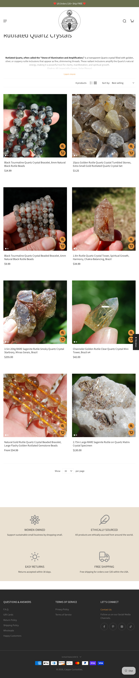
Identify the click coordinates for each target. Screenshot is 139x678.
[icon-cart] (132, 20)
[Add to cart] (62, 153)
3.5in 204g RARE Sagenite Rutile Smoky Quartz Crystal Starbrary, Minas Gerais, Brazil (34, 350)
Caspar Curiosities (73, 669)
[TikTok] (130, 626)
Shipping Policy (11, 625)
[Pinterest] (113, 626)
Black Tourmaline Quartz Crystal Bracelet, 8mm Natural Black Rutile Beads (35, 164)
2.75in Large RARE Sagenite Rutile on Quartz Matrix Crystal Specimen (101, 443)
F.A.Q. (6, 609)
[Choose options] (62, 433)
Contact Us (106, 609)
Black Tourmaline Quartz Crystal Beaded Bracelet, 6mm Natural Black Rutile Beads (35, 257)
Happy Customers (12, 635)
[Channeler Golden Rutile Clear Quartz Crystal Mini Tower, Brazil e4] (104, 312)
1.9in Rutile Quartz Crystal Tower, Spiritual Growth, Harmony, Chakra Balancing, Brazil (101, 257)
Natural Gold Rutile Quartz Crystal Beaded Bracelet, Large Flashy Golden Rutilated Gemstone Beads (32, 443)
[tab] (5, 155)
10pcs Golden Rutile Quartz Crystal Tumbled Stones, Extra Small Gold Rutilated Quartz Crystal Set (102, 164)
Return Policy (10, 620)
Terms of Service (63, 614)
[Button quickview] (62, 146)
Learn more (69, 74)
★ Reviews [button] (136, 342)
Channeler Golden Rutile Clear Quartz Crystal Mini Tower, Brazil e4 (100, 350)
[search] (124, 20)
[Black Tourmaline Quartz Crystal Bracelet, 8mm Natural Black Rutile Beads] (35, 125)
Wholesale (8, 630)
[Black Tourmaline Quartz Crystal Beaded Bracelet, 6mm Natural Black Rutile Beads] (35, 219)
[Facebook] (104, 626)
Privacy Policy (62, 609)
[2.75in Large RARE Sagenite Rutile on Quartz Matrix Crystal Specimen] (104, 405)
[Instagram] (122, 626)
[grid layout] (95, 83)
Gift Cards (8, 614)
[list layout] (91, 83)
